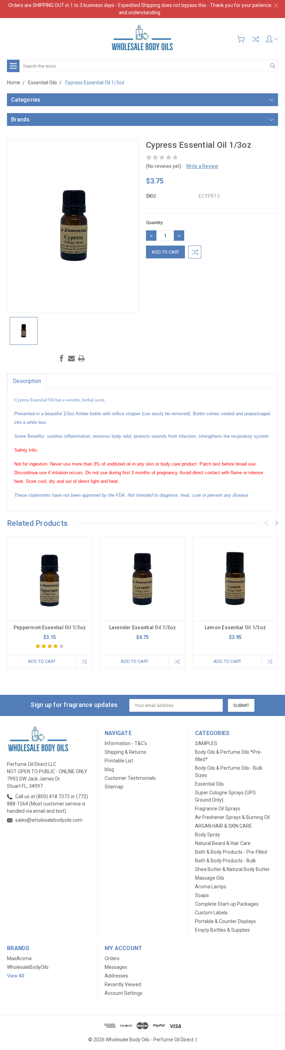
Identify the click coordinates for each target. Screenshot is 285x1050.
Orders (112, 958)
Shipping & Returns (125, 752)
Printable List (119, 760)
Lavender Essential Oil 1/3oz (142, 627)
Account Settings (123, 993)
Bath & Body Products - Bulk (225, 860)
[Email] (71, 358)
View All (15, 976)
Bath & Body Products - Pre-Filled (231, 852)
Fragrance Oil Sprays (217, 808)
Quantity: (154, 222)
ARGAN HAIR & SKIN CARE (223, 826)
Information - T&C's (126, 743)
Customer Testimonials (130, 778)
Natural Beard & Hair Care (223, 843)
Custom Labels (211, 912)
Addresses (116, 976)
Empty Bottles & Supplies (222, 930)
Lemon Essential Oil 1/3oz (235, 627)
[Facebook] (61, 358)
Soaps (202, 895)
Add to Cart (42, 661)
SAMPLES (206, 743)
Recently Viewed (123, 984)
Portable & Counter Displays (225, 921)
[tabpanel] (49, 602)
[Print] (81, 358)
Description (27, 381)
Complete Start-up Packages (227, 904)
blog (109, 769)
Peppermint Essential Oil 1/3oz (50, 627)
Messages (116, 967)
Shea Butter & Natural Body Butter (232, 869)
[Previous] (266, 523)
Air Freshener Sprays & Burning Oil (232, 817)
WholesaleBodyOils (28, 967)
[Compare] (255, 39)
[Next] (276, 523)
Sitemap (114, 786)
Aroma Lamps (210, 886)
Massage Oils (209, 878)
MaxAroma (19, 958)
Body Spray (207, 834)
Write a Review (202, 166)
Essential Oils (209, 784)
